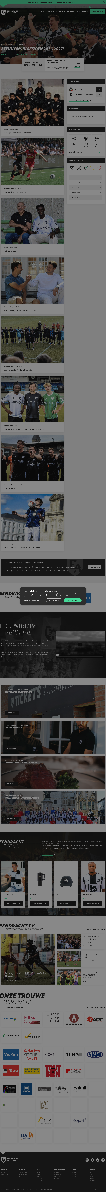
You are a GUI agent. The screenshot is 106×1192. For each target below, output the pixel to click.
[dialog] (53, 596)
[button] (31, 600)
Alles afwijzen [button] (54, 600)
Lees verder (74, 596)
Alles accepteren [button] (72, 600)
